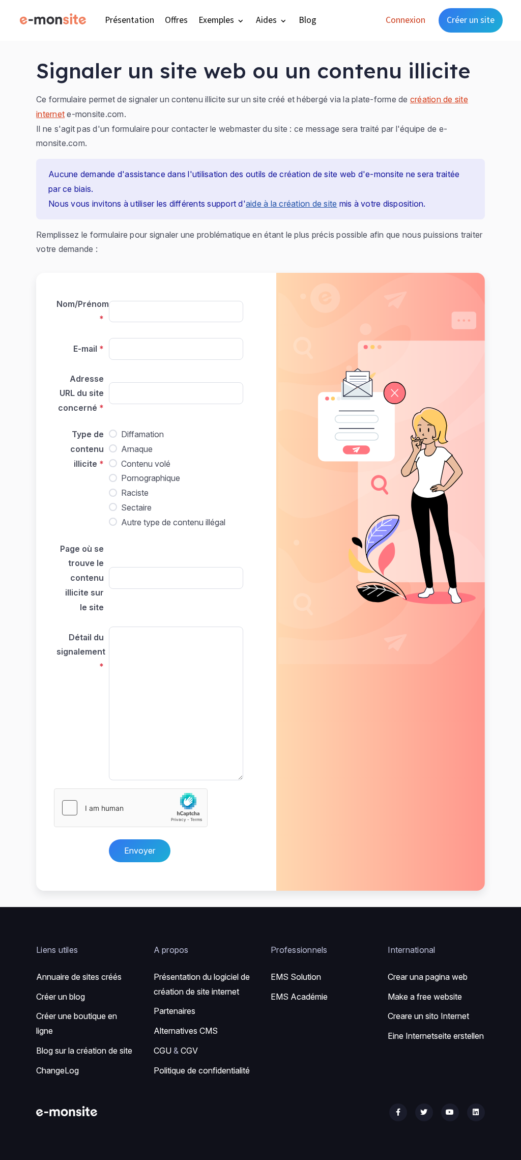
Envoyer (139, 850)
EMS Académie (299, 997)
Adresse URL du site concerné (81, 393)
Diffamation (142, 434)
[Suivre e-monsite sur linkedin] (476, 1112)
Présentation (129, 19)
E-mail (85, 349)
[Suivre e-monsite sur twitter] (424, 1112)
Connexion (405, 19)
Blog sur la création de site (84, 1050)
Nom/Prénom (81, 304)
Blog (307, 19)
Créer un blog (60, 997)
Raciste (135, 493)
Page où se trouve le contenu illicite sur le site (82, 578)
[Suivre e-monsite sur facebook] (398, 1112)
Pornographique (150, 478)
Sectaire (136, 507)
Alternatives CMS (186, 1031)
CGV (189, 1050)
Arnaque (137, 449)
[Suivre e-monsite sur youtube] (450, 1112)
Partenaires (174, 1011)
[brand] (55, 20)
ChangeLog (57, 1070)
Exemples (217, 19)
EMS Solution (296, 977)
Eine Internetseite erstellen (436, 1036)
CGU (162, 1050)
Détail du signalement (80, 644)
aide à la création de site (291, 204)
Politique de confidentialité (202, 1070)
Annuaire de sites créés (79, 977)
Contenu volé (145, 464)
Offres (176, 19)
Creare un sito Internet (428, 1016)
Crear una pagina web (428, 977)
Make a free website (425, 997)
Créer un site (471, 19)
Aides (267, 19)
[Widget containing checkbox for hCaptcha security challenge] (131, 807)
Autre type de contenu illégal (173, 522)
